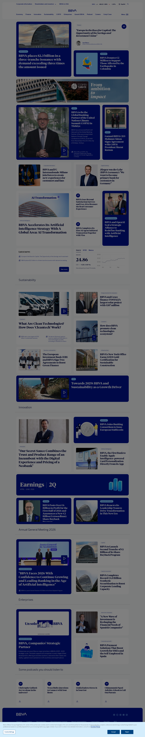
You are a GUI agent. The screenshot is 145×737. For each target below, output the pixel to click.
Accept (113, 732)
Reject (127, 732)
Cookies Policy (95, 727)
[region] (72, 729)
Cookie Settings (9, 732)
